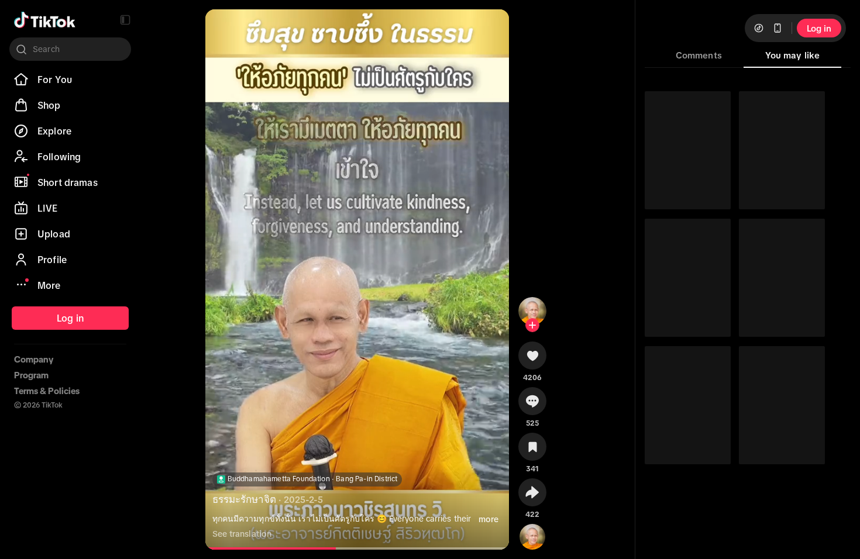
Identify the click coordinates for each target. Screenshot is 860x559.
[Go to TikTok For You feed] (44, 20)
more (488, 519)
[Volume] (221, 28)
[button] (125, 20)
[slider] (277, 548)
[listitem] (70, 79)
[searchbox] (70, 49)
